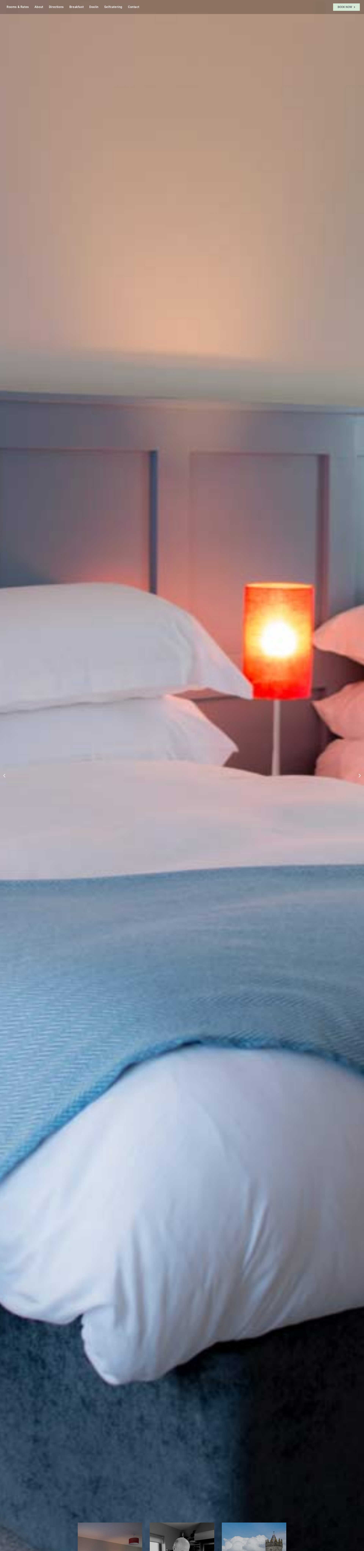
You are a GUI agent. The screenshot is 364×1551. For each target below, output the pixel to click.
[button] (4, 775)
